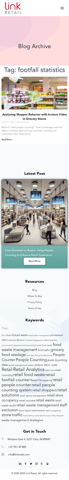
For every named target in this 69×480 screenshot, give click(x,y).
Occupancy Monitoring (43, 355)
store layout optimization (32, 411)
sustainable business (42, 416)
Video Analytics (58, 416)
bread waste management (38, 335)
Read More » (7, 140)
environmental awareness (12, 345)
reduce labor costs (45, 365)
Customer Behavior (16, 340)
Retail (7, 370)
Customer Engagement (34, 340)
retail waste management (38, 405)
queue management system (21, 365)
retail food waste (29, 375)
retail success (27, 400)
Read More (34, 261)
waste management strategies (22, 420)
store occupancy (53, 411)
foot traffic (44, 350)
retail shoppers (44, 390)
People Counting (31, 360)
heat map (30, 355)
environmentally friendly (31, 345)
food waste (47, 345)
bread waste (20, 335)
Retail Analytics (29, 369)
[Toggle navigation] (62, 8)
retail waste (45, 400)
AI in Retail (7, 335)
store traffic (12, 415)
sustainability (28, 416)
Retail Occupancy (41, 380)
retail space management (33, 396)
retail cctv (49, 370)
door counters (50, 340)
